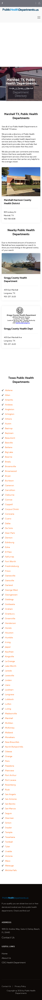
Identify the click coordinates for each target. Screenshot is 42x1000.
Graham (9, 609)
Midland (9, 732)
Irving (8, 642)
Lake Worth (10, 666)
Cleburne (9, 495)
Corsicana (9, 514)
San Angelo (10, 794)
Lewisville (9, 675)
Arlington (9, 414)
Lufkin (8, 704)
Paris (7, 761)
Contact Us (8, 937)
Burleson (9, 480)
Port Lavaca (10, 780)
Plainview (9, 770)
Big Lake (9, 452)
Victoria (8, 856)
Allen (7, 395)
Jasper (8, 647)
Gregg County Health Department (15, 279)
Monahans (10, 737)
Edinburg (9, 542)
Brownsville (10, 466)
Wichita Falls (11, 870)
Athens (8, 419)
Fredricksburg (12, 566)
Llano (7, 685)
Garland (9, 585)
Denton (8, 537)
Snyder (8, 827)
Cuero (8, 518)
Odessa (8, 751)
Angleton (9, 409)
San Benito (10, 804)
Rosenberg (10, 784)
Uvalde (8, 851)
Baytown (9, 433)
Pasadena (9, 766)
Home (11, 88)
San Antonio (11, 799)
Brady (8, 461)
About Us (6, 958)
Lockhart (9, 689)
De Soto (9, 528)
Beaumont (10, 438)
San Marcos (10, 808)
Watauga (9, 865)
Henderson (10, 623)
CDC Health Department (14, 962)
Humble (9, 637)
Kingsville (9, 656)
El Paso (8, 552)
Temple (8, 832)
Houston (9, 632)
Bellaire (8, 447)
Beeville (9, 442)
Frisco (8, 571)
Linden (8, 680)
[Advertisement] (21, 45)
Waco (7, 861)
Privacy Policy (20, 986)
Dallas (8, 523)
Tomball (9, 842)
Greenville (10, 618)
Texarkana (10, 837)
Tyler (7, 846)
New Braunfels (12, 742)
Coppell (9, 504)
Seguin (8, 813)
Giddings (9, 599)
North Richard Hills (14, 746)
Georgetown (11, 594)
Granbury (10, 613)
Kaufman (9, 651)
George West (11, 590)
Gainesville (10, 575)
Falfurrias (9, 556)
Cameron (9, 485)
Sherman (9, 818)
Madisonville (11, 713)
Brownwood (11, 471)
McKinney (9, 727)
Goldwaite (10, 604)
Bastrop (9, 428)
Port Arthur (10, 775)
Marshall (30, 88)
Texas (20, 88)
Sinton (8, 822)
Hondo (8, 628)
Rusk (7, 789)
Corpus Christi (12, 509)
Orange (8, 756)
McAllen (9, 723)
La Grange (10, 661)
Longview (9, 694)
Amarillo (9, 400)
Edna (7, 547)
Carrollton (10, 490)
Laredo (8, 670)
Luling (8, 708)
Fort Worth (10, 561)
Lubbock (9, 699)
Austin (8, 423)
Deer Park (10, 533)
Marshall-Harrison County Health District (17, 202)
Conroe (8, 499)
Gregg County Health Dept (18, 329)
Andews (9, 404)
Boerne (8, 457)
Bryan (8, 476)
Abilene (9, 390)
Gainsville (9, 580)
